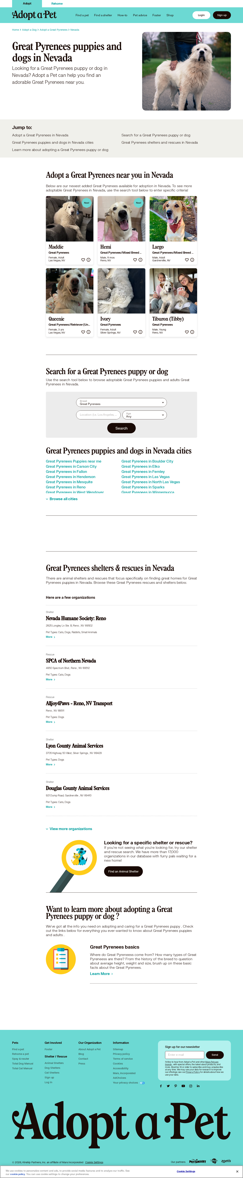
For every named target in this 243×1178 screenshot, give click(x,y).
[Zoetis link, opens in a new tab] (226, 1161)
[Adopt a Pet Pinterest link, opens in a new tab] (176, 1086)
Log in (48, 1082)
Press (81, 1063)
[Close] (237, 1171)
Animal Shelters (54, 1062)
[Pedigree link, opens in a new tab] (213, 1161)
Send (215, 1054)
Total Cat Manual (22, 1068)
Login (201, 15)
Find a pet (18, 1049)
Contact (83, 1058)
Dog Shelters (52, 1067)
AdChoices (119, 1077)
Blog (81, 1053)
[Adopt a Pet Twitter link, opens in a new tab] (169, 1086)
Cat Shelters (52, 1072)
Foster (156, 15)
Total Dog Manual (22, 1063)
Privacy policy (121, 1053)
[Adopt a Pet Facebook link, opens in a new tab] (161, 1086)
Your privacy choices (126, 1082)
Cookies (118, 1063)
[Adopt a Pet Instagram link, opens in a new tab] (191, 1086)
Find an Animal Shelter (123, 871)
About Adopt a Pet (89, 1049)
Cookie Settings (94, 1162)
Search (121, 428)
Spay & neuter (20, 1058)
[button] (83, 260)
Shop (170, 15)
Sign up (222, 15)
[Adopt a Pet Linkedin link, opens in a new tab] (198, 1086)
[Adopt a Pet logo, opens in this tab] (121, 1128)
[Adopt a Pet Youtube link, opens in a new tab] (184, 1086)
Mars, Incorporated (124, 1073)
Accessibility (120, 1068)
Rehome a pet (20, 1053)
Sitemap (118, 1049)
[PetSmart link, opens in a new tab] (197, 1161)
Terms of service (123, 1058)
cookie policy (17, 1174)
